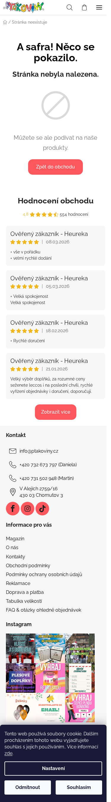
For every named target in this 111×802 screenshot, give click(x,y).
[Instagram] (27, 508)
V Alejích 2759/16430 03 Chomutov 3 (41, 492)
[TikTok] (42, 508)
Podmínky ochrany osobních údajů (44, 574)
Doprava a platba (25, 592)
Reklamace (18, 583)
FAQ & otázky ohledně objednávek (43, 610)
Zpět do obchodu (55, 167)
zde (8, 753)
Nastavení (53, 768)
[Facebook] (13, 508)
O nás (12, 547)
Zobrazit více (55, 412)
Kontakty (15, 557)
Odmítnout (27, 787)
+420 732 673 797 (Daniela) (48, 464)
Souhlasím (79, 787)
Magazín (15, 538)
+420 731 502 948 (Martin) (47, 478)
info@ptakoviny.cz (39, 451)
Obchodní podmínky (28, 565)
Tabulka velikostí (24, 601)
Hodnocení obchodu (56, 200)
